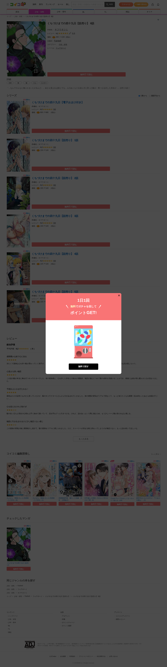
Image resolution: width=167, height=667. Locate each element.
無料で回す (83, 366)
